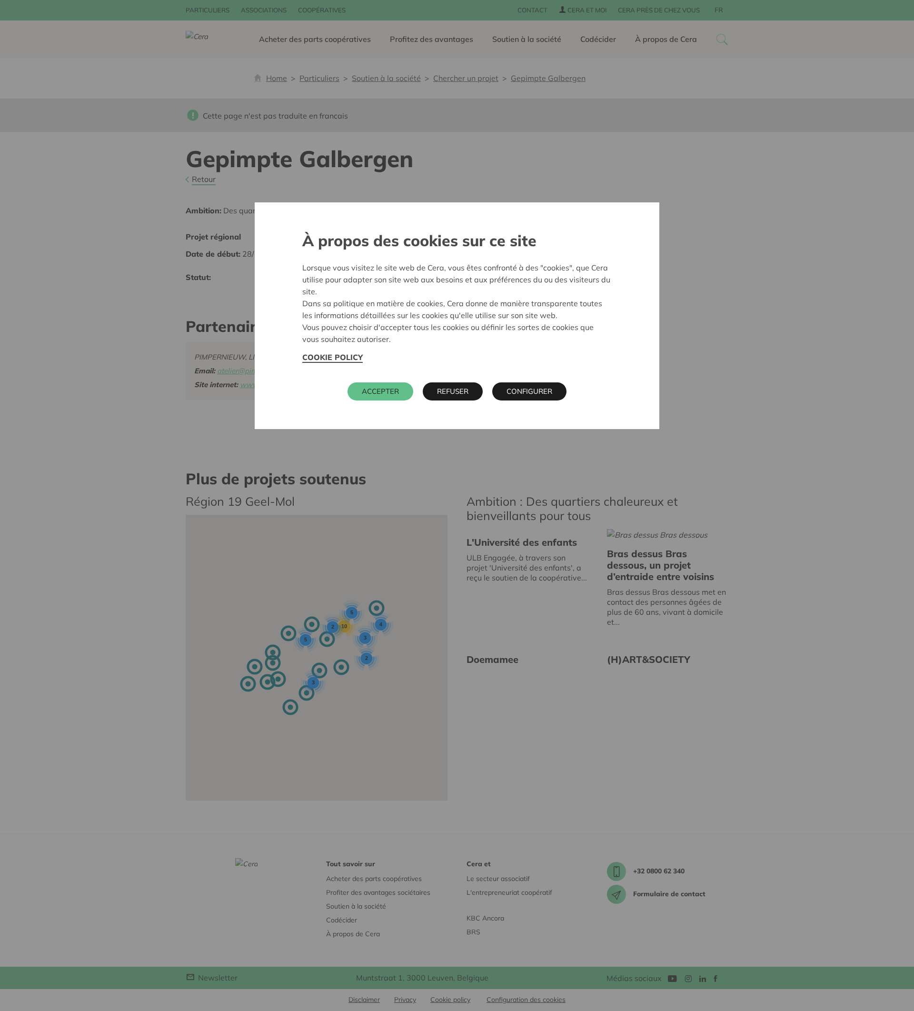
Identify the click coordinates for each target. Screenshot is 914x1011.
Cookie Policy (332, 357)
